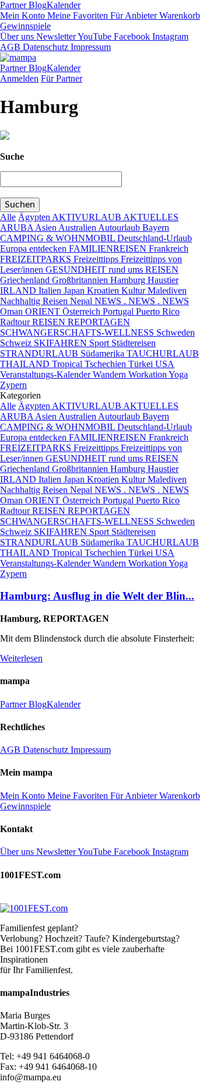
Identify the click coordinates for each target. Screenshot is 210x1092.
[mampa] (18, 57)
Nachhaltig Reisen (35, 301)
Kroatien (104, 290)
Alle (8, 217)
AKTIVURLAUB (87, 217)
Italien (51, 290)
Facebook (130, 36)
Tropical (68, 364)
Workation (148, 374)
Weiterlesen (21, 658)
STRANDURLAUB (40, 353)
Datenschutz (44, 47)
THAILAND (26, 364)
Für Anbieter (132, 15)
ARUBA (17, 228)
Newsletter (55, 36)
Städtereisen (133, 343)
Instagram (169, 36)
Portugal (119, 311)
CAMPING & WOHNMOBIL (58, 238)
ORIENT (43, 311)
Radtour (16, 322)
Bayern (155, 228)
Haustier (163, 280)
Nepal (82, 301)
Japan (75, 290)
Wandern (110, 374)
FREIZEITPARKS (37, 259)
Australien (78, 228)
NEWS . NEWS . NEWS (141, 301)
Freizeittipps (97, 259)
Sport (100, 343)
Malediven (167, 290)
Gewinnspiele (25, 26)
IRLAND (19, 290)
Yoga (178, 374)
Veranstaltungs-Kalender (46, 374)
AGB (10, 47)
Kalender (63, 5)
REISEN (50, 322)
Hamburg (129, 280)
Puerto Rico (158, 311)
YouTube (93, 36)
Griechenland (26, 280)
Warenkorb (178, 15)
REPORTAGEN (99, 322)
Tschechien (106, 364)
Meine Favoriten (76, 15)
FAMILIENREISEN (109, 248)
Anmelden (19, 78)
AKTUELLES (150, 217)
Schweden (175, 332)
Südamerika (103, 353)
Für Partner (61, 78)
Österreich (82, 311)
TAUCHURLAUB (163, 353)
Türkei (141, 364)
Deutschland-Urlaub (154, 238)
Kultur (134, 290)
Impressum (89, 47)
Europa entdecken (34, 248)
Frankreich (168, 248)
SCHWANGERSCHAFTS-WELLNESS (78, 332)
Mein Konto (22, 15)
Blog (36, 5)
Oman (12, 311)
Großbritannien (81, 280)
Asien (46, 228)
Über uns (17, 36)
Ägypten (35, 217)
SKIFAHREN (61, 343)
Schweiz (17, 343)
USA (164, 364)
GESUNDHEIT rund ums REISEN (112, 269)
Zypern (13, 385)
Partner (13, 5)
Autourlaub (120, 228)
